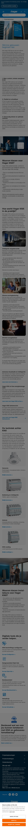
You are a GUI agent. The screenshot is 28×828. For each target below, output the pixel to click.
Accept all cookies (14, 824)
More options (14, 816)
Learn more (12, 811)
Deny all (14, 820)
